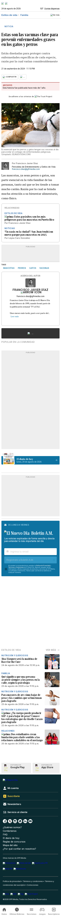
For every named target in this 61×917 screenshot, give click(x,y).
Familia (24, 15)
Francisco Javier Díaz (30, 290)
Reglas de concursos (14, 841)
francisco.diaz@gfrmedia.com (26, 169)
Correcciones (32, 885)
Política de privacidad (12, 881)
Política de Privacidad (43, 565)
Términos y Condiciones (16, 567)
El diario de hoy (11, 838)
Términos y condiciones (33, 881)
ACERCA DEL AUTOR (30, 276)
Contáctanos (9, 831)
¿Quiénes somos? (12, 827)
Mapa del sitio (10, 845)
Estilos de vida (9, 15)
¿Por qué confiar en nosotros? (19, 848)
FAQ (5, 834)
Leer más (15, 316)
